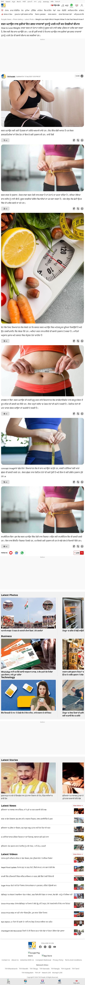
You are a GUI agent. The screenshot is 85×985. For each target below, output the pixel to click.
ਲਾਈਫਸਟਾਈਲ (72, 10)
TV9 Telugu (34, 968)
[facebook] (74, 140)
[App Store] (48, 956)
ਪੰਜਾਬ (7, 10)
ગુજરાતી (29, 2)
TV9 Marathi (23, 968)
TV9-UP (57, 2)
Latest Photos (9, 595)
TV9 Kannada (44, 968)
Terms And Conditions (73, 960)
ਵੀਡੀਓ (64, 10)
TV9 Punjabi (11, 76)
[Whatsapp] (71, 5)
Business (6, 636)
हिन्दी (2, 2)
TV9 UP (37, 972)
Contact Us (6, 960)
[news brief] (55, 5)
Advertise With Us (27, 960)
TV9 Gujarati (65, 968)
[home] (2, 10)
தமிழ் (39, 2)
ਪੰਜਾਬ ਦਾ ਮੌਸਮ (8, 14)
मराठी (24, 2)
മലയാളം (46, 2)
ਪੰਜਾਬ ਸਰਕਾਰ (52, 14)
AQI (66, 5)
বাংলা (35, 2)
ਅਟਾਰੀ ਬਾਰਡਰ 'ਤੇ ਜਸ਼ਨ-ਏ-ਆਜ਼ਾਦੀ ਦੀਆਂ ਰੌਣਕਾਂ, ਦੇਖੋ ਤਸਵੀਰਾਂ (22, 630)
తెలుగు (19, 2)
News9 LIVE (46, 972)
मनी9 (52, 2)
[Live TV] (76, 5)
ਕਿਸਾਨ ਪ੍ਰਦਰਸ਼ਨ (40, 14)
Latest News (8, 805)
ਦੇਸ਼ (22, 10)
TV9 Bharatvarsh (11, 968)
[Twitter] (78, 140)
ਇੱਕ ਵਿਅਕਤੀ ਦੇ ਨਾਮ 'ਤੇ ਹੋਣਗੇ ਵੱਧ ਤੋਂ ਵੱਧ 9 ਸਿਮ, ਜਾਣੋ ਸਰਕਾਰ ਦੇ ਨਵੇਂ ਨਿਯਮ (26, 713)
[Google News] (16, 552)
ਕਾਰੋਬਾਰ (81, 10)
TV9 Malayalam (27, 972)
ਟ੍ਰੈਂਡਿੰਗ (33, 10)
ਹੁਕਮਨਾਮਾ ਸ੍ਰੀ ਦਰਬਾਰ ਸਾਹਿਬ (24, 14)
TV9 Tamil (75, 968)
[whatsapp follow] (22, 552)
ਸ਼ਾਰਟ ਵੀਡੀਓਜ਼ (15, 10)
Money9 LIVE (57, 972)
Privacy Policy (58, 960)
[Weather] (63, 5)
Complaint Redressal (43, 960)
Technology (8, 677)
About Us (15, 960)
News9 (8, 2)
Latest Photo (29, 19)
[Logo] (3, 5)
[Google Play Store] (34, 954)
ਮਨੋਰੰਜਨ (40, 10)
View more (77, 806)
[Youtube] (11, 552)
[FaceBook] (40, 947)
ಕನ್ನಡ (13, 2)
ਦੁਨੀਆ (27, 10)
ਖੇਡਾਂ (54, 10)
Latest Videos (9, 854)
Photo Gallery (18, 19)
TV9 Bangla (55, 968)
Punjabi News (6, 19)
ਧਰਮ (58, 10)
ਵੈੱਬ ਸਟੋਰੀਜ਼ (47, 10)
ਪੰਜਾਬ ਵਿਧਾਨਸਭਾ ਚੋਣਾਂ (65, 14)
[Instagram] (50, 947)
